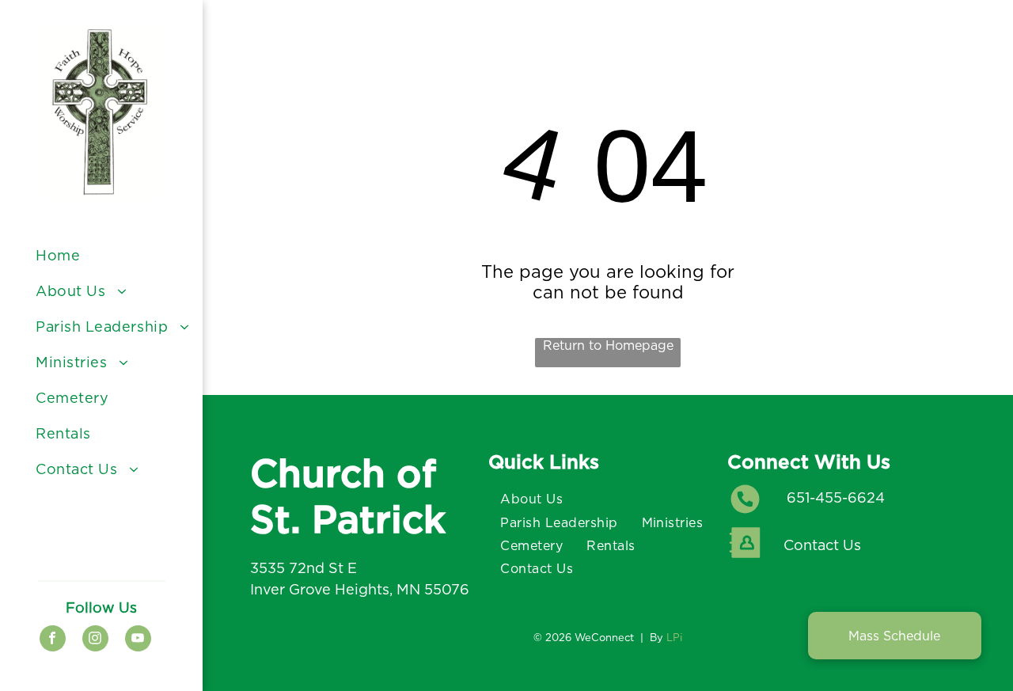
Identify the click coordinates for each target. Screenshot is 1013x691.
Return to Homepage (608, 345)
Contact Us (822, 545)
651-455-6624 (836, 497)
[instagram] (95, 640)
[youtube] (138, 640)
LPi (674, 638)
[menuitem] (113, 255)
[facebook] (53, 640)
